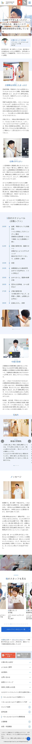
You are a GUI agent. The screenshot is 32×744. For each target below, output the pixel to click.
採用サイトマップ (7, 682)
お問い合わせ (5, 677)
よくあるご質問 (6, 667)
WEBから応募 (8, 655)
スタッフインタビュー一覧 (16, 629)
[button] (2, 318)
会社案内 (4, 672)
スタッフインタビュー (18, 639)
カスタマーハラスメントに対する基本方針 (15, 692)
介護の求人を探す (22, 562)
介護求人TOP (5, 639)
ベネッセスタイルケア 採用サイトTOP (14, 702)
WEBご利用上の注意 (8, 687)
